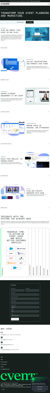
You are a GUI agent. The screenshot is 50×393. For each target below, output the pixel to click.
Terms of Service (30, 387)
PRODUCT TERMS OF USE (23, 384)
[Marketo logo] (21, 249)
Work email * (13, 292)
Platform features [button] (4, 48)
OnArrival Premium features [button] (6, 143)
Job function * (14, 305)
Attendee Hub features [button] (5, 111)
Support (2, 366)
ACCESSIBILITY (14, 384)
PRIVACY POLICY (7, 384)
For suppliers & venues (5, 369)
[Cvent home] (5, 4)
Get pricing (29, 22)
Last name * (28, 288)
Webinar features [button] (4, 207)
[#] (11, 249)
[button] (37, 34)
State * (12, 313)
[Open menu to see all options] (48, 3)
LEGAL (2, 384)
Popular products (4, 362)
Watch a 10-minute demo (35, 1)
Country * (13, 309)
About (2, 359)
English (3, 389)
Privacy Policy (22, 387)
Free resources (4, 364)
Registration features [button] (5, 79)
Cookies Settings (19, 385)
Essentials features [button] (4, 175)
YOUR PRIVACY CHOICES (10, 385)
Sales (2, 357)
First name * (13, 288)
